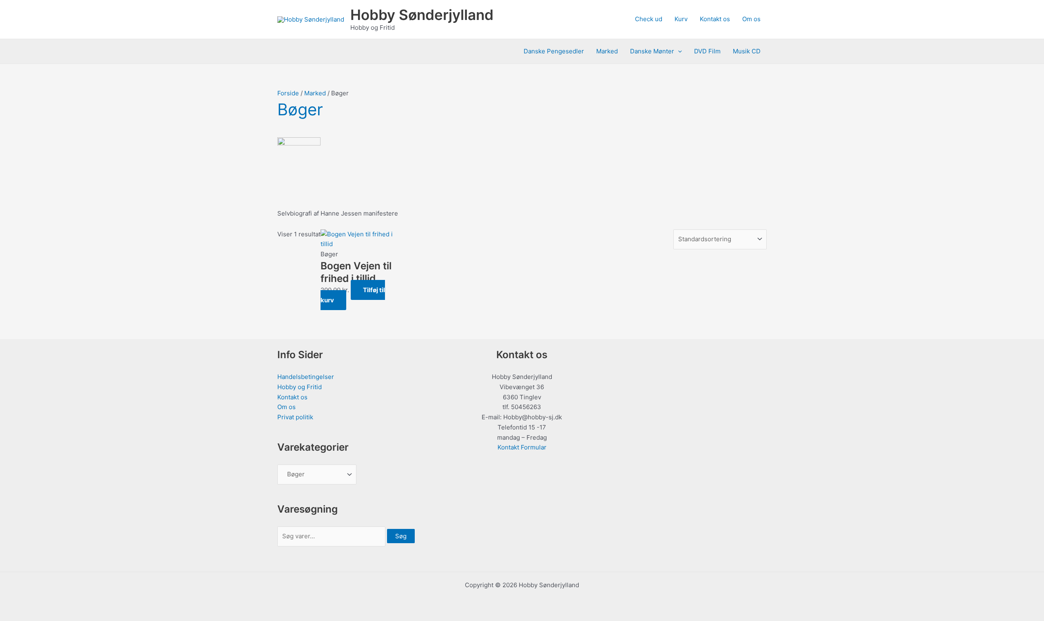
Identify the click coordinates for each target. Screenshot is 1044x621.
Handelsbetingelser (305, 377)
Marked (607, 51)
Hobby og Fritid (299, 387)
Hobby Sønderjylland (421, 14)
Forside (288, 93)
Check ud (648, 19)
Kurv (681, 19)
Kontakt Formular (522, 447)
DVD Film (707, 51)
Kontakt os (715, 19)
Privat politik (295, 417)
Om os (751, 19)
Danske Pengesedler (554, 51)
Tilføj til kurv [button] (353, 295)
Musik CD (747, 51)
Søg (401, 536)
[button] (678, 51)
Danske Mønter (652, 51)
